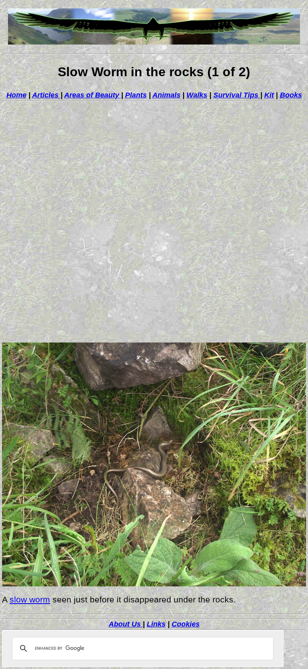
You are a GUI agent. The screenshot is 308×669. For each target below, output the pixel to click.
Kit (269, 95)
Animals (166, 95)
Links (156, 624)
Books (291, 95)
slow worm (30, 599)
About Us (126, 624)
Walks (196, 95)
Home (16, 95)
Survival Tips (236, 95)
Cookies (186, 624)
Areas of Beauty (92, 95)
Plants (136, 95)
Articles (46, 95)
